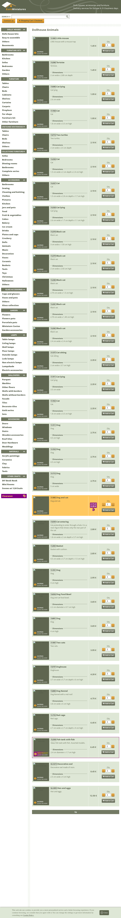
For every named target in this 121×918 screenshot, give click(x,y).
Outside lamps (9, 354)
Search (5, 16)
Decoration (8, 253)
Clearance (7, 496)
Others (5, 41)
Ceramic (6, 261)
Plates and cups (10, 234)
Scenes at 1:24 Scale (12, 488)
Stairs (5, 431)
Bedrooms (7, 66)
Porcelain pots (9, 322)
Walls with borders (12, 391)
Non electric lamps (12, 362)
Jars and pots (9, 207)
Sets (4, 414)
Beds (4, 91)
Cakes (5, 219)
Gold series (8, 410)
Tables (5, 83)
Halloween (7, 280)
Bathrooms (8, 54)
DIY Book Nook (9, 480)
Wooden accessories (12, 435)
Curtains (6, 102)
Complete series (10, 171)
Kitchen (6, 58)
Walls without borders (13, 395)
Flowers (6, 314)
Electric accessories (12, 370)
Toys (4, 273)
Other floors (8, 387)
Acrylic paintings (10, 455)
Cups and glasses (11, 293)
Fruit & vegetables (11, 215)
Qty (108, 42)
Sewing (6, 188)
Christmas (7, 276)
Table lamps (8, 339)
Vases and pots (10, 297)
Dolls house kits (10, 33)
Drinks (5, 230)
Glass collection (10, 305)
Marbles (6, 383)
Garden (6, 70)
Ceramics (7, 459)
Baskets (6, 265)
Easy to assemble (11, 37)
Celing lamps (8, 343)
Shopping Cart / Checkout (31, 21)
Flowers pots (8, 318)
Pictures (6, 199)
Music (5, 249)
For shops (7, 114)
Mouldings (7, 446)
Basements (8, 45)
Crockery (6, 238)
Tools (4, 269)
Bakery (5, 222)
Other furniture (10, 121)
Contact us (8, 20)
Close (106, 913)
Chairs (5, 87)
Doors (5, 423)
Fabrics (6, 467)
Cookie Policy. (28, 915)
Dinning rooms (9, 163)
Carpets (6, 106)
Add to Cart (109, 51)
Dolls (4, 242)
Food (4, 211)
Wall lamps (8, 347)
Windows (7, 427)
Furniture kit (8, 117)
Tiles (4, 402)
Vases (5, 257)
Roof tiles (7, 438)
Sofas (5, 62)
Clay (4, 463)
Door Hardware (10, 442)
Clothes (6, 196)
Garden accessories (12, 330)
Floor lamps (8, 351)
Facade (5, 398)
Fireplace (7, 110)
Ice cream (7, 226)
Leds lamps (8, 358)
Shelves (6, 98)
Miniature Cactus (11, 326)
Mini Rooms (8, 484)
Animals (6, 246)
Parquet (6, 379)
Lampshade (8, 366)
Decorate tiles (9, 406)
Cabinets (6, 94)
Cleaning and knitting (13, 192)
